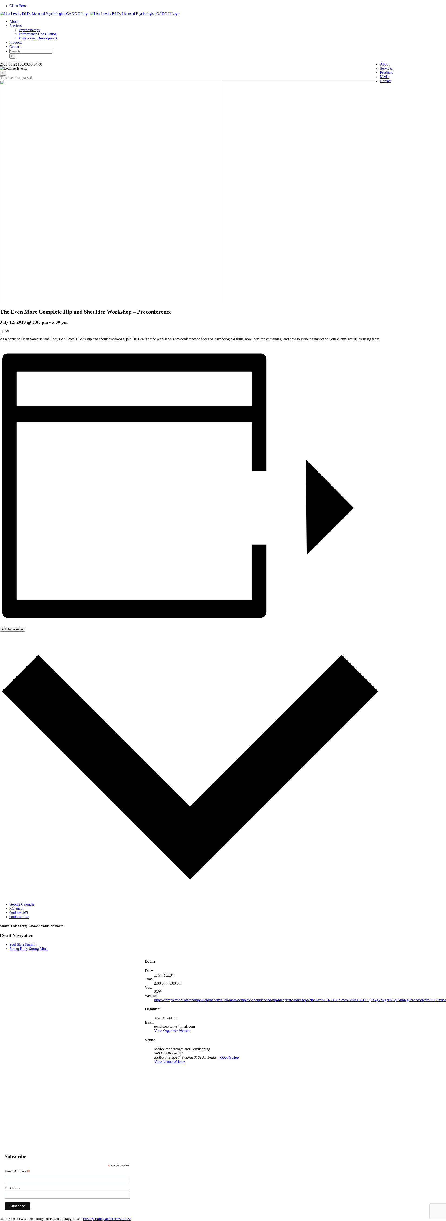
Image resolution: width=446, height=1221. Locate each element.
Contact (385, 81)
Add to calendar (12, 629)
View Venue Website (169, 1061)
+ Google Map (228, 1057)
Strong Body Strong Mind (28, 949)
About (384, 64)
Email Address (17, 1171)
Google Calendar (21, 904)
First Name (13, 1188)
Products (386, 73)
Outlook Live (19, 917)
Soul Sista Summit (22, 944)
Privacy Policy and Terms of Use (107, 1219)
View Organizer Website (172, 1031)
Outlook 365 (18, 913)
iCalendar (16, 908)
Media (384, 77)
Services (386, 68)
